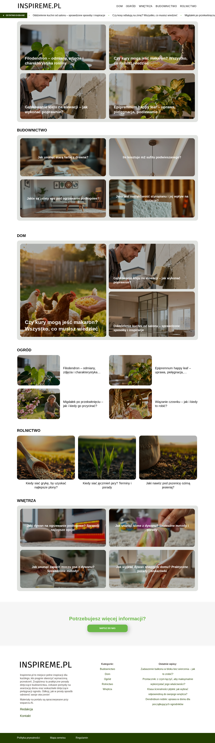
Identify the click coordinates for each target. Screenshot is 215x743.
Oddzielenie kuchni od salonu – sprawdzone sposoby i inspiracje (146, 328)
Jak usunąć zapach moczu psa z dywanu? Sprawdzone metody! (63, 569)
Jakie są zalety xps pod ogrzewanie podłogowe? (63, 198)
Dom (119, 6)
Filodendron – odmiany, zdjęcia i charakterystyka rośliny (54, 60)
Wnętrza (146, 6)
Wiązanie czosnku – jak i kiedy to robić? (176, 404)
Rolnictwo (188, 6)
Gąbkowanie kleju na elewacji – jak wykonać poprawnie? (56, 109)
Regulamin (82, 737)
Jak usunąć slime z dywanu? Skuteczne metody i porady (152, 528)
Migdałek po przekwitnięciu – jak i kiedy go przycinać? (159, 15)
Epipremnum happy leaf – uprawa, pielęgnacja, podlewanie (144, 109)
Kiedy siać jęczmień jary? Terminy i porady (107, 485)
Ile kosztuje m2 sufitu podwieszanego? (152, 157)
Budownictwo (166, 6)
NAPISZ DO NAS (107, 628)
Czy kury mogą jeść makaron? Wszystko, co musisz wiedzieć (150, 60)
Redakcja (26, 709)
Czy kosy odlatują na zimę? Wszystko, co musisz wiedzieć (89, 15)
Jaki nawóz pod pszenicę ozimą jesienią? (168, 485)
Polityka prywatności (28, 737)
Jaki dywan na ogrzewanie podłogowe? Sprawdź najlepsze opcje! (63, 528)
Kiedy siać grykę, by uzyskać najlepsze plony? (46, 485)
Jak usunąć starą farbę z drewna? (63, 157)
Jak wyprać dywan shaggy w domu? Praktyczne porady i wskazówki (152, 569)
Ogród (131, 6)
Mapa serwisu (58, 737)
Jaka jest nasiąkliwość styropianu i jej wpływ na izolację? (152, 198)
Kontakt (25, 716)
